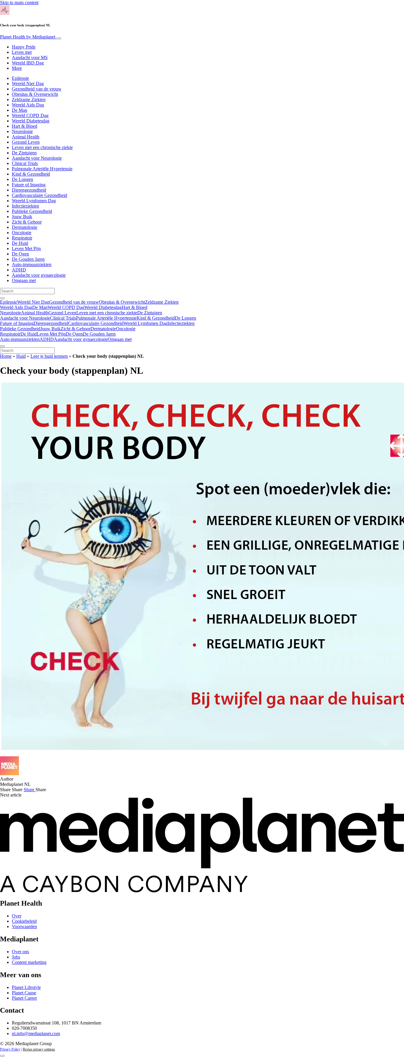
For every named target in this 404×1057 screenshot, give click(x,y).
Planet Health (27, 36)
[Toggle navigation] (58, 38)
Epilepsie (20, 78)
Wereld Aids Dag (28, 104)
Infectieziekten (25, 205)
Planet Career (24, 998)
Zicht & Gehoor (27, 221)
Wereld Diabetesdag (30, 120)
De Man (19, 110)
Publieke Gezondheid (32, 211)
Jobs (16, 956)
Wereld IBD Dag (28, 62)
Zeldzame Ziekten (29, 99)
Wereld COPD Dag (30, 115)
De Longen (22, 179)
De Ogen (20, 253)
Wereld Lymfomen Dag (34, 200)
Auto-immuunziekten (31, 264)
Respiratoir (22, 237)
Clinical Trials (25, 163)
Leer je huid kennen (49, 356)
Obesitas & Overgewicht (35, 94)
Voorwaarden (24, 926)
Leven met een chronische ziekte (42, 147)
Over (16, 915)
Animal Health (25, 136)
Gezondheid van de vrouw (37, 88)
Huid (21, 356)
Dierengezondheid (29, 189)
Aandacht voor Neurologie (37, 158)
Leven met (22, 52)
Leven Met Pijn (26, 248)
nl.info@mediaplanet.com (36, 1033)
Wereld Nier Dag (28, 83)
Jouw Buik (22, 216)
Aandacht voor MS (30, 57)
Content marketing (29, 962)
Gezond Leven (26, 142)
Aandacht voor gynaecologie (39, 275)
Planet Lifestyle (26, 987)
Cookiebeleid (24, 921)
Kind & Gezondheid (31, 174)
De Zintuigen (24, 152)
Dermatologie (24, 227)
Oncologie (21, 232)
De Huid (20, 243)
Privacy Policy (10, 1049)
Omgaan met (24, 280)
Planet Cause (24, 992)
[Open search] (2, 298)
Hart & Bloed (24, 126)
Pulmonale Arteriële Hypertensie (42, 168)
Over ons (20, 951)
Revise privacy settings (39, 1049)
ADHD (19, 269)
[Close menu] (2, 346)
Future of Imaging (29, 184)
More (17, 68)
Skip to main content (19, 2)
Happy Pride (23, 46)
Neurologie (22, 131)
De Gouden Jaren (28, 259)
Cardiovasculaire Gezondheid (39, 195)
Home (6, 356)
